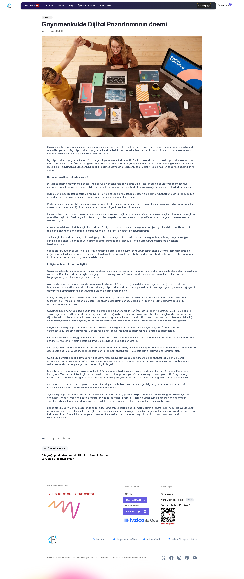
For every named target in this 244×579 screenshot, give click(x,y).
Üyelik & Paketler (86, 5)
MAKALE (47, 17)
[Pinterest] (187, 558)
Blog (70, 5)
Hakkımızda (101, 539)
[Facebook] (171, 558)
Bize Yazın (167, 494)
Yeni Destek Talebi (177, 499)
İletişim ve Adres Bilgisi (127, 539)
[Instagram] (179, 558)
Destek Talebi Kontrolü (175, 505)
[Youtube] (195, 558)
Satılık (60, 5)
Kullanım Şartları (154, 539)
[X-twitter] (164, 558)
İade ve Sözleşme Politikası (184, 539)
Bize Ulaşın (105, 5)
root (43, 31)
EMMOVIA (32, 5)
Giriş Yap (202, 6)
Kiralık (49, 5)
